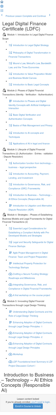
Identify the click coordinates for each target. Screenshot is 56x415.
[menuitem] (2, 7)
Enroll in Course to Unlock (28, 406)
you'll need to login (40, 401)
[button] (2, 2)
